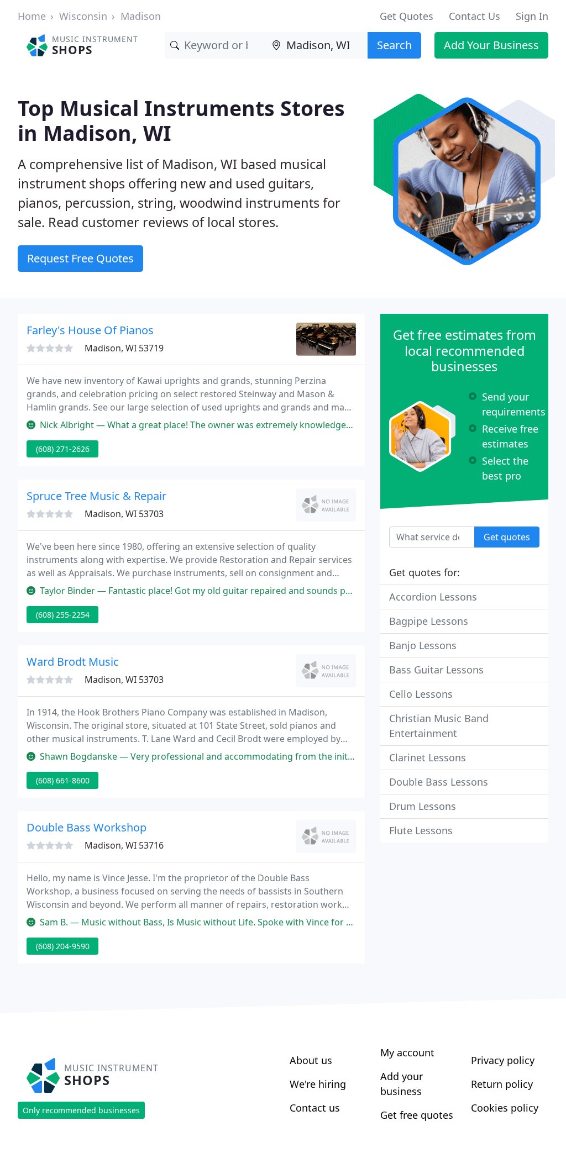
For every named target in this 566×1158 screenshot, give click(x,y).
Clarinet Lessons (427, 757)
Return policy (502, 1084)
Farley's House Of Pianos (90, 330)
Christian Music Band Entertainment (439, 726)
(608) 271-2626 (63, 449)
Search (394, 45)
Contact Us (474, 16)
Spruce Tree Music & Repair (96, 495)
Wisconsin (83, 16)
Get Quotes (406, 16)
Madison (140, 16)
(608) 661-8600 (63, 780)
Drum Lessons (422, 806)
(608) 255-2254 (63, 614)
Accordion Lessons (433, 596)
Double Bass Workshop (86, 827)
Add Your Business (491, 45)
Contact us (315, 1107)
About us (311, 1060)
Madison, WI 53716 (124, 845)
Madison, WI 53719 (124, 348)
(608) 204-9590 (63, 946)
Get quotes (507, 537)
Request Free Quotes (80, 258)
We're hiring (318, 1084)
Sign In (532, 16)
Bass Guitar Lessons (436, 669)
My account (407, 1052)
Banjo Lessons (423, 645)
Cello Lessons (421, 694)
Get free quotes (416, 1115)
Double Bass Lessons (438, 781)
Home (32, 16)
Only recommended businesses (81, 1110)
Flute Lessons (421, 830)
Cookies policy (504, 1107)
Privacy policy (502, 1060)
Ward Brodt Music (73, 661)
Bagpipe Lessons (428, 621)
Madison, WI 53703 (124, 514)
